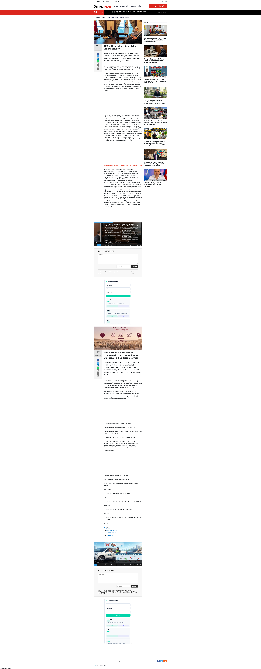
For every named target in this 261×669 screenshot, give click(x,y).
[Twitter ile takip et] (161, 661)
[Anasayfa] (95, 1)
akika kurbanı (109, 533)
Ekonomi (133, 6)
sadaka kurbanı (109, 535)
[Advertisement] (123, 102)
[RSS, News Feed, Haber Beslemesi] (165, 661)
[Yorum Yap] (98, 69)
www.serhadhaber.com (5, 668)
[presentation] (99, 12)
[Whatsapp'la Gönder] (98, 61)
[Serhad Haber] (102, 6)
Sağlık (140, 6)
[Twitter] (98, 56)
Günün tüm (162, 12)
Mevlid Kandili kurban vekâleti (112, 529)
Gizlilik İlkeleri (134, 661)
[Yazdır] (98, 66)
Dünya (128, 6)
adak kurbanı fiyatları (111, 532)
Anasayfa (118, 661)
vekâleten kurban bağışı (111, 530)
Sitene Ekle (117, 1)
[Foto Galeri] (166, 1)
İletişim (128, 661)
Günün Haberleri (106, 1)
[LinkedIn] (98, 59)
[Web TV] (163, 1)
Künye (123, 661)
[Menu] (151, 6)
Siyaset (122, 6)
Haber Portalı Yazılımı (101, 665)
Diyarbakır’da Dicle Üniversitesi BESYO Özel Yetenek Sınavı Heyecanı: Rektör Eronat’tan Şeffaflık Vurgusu (130, 12)
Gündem (116, 6)
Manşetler (99, 1)
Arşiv (112, 1)
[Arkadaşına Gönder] (98, 64)
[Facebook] (98, 54)
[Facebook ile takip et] (158, 661)
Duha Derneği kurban (111, 537)
